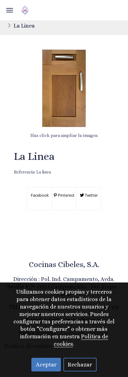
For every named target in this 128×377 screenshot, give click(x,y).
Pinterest (66, 195)
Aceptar (46, 365)
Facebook (39, 195)
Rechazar (80, 365)
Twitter (91, 195)
